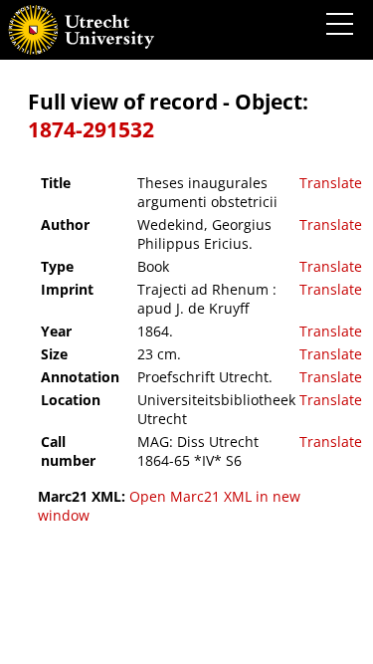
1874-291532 (91, 129)
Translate (330, 182)
